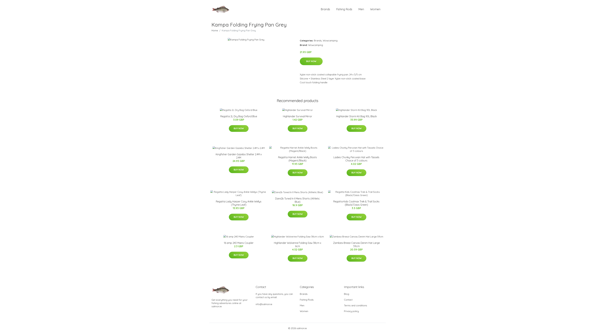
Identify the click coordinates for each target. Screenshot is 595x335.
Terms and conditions (355, 305)
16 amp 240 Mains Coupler (238, 242)
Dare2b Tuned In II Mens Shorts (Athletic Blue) (297, 200)
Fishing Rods (344, 9)
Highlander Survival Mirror (297, 116)
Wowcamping (330, 40)
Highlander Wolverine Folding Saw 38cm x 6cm (297, 244)
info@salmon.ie (264, 304)
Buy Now (311, 61)
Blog (346, 294)
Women (375, 9)
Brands (325, 9)
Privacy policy (351, 311)
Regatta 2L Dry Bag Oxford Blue (238, 116)
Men (361, 9)
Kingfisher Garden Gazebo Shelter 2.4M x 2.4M (239, 156)
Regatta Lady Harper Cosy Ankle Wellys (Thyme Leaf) (238, 203)
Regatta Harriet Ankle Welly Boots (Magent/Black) (297, 159)
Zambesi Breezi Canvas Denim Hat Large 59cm (356, 244)
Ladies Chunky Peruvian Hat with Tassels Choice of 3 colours (356, 159)
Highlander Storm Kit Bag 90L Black (356, 116)
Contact (348, 299)
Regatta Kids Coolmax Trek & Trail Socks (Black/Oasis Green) (356, 203)
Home (215, 30)
